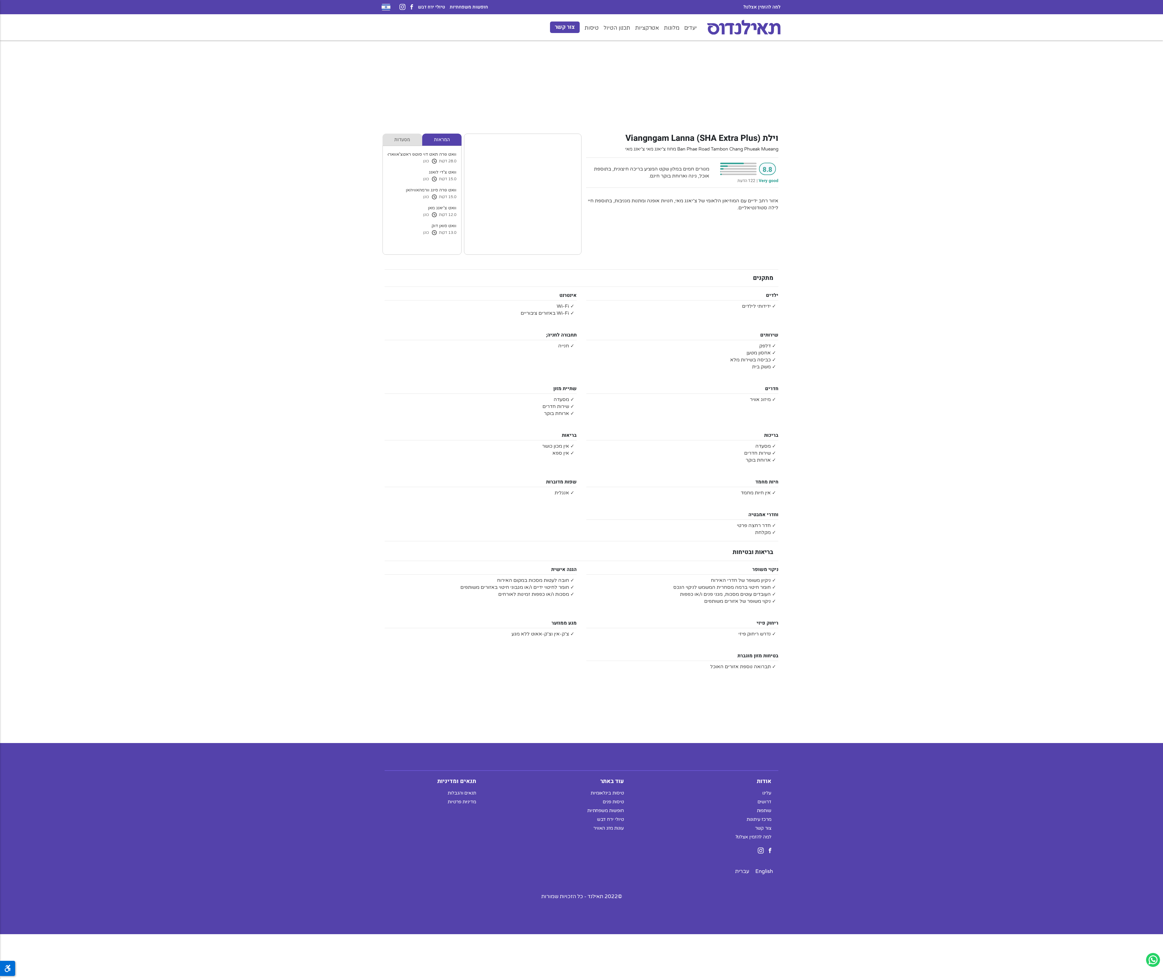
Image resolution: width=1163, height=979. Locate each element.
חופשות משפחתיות (469, 7)
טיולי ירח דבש (431, 7)
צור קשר (565, 27)
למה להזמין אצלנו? (761, 7)
